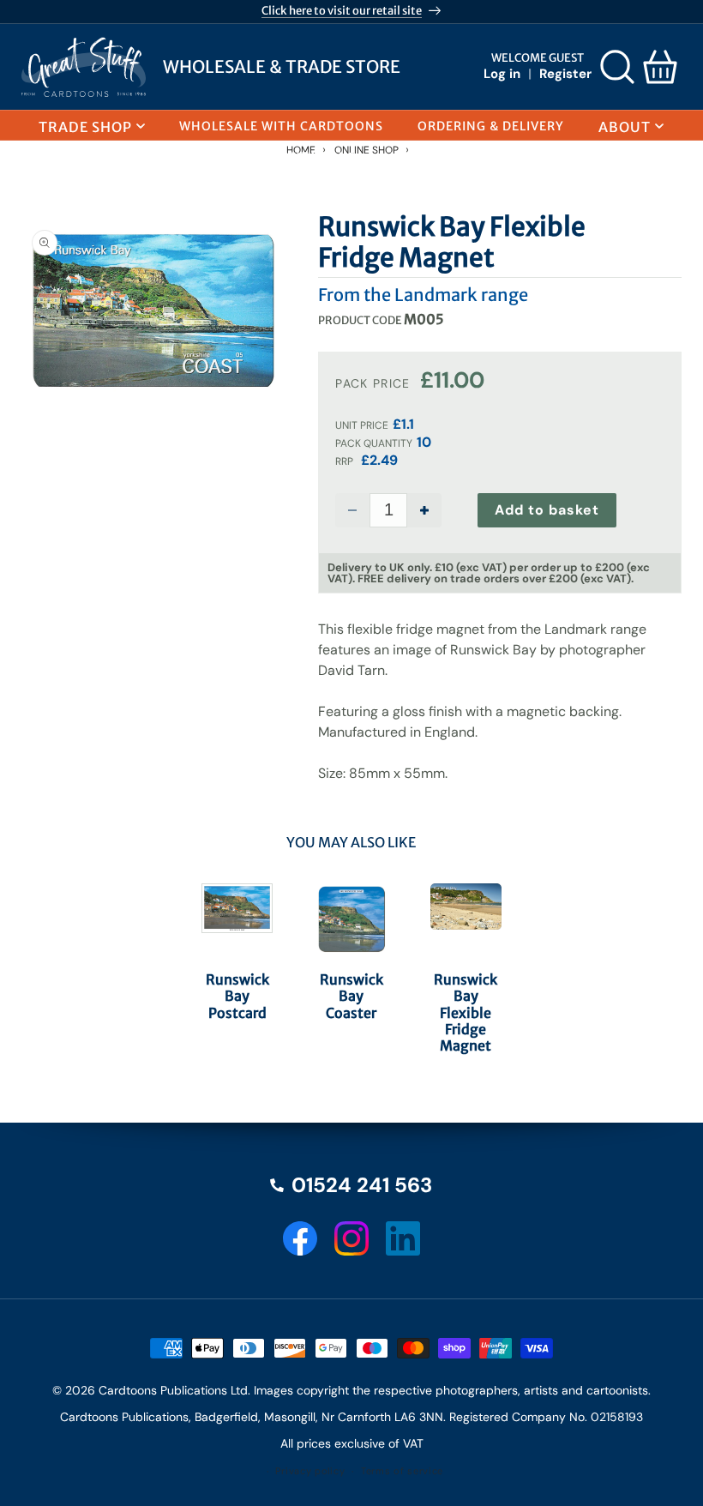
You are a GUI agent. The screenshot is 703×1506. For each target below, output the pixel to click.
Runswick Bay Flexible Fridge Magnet (465, 1013)
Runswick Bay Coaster (351, 996)
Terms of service (402, 1471)
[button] (617, 66)
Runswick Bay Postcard (237, 996)
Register (565, 73)
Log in (502, 73)
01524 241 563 (361, 1185)
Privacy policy (310, 1471)
